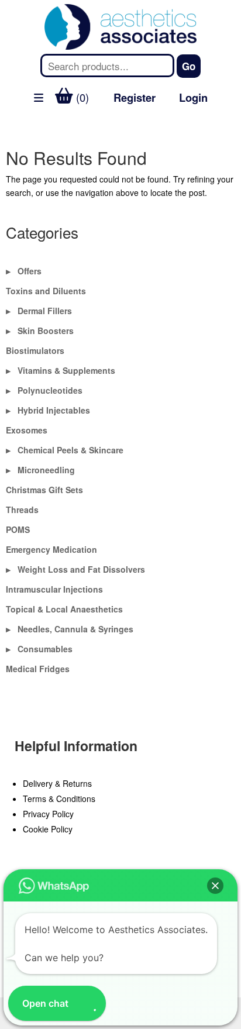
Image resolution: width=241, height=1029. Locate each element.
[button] (215, 885)
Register (134, 97)
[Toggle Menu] (15, 126)
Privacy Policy (48, 814)
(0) (81, 97)
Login (193, 97)
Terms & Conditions (59, 798)
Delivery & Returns (57, 783)
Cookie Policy (48, 829)
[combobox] (107, 65)
